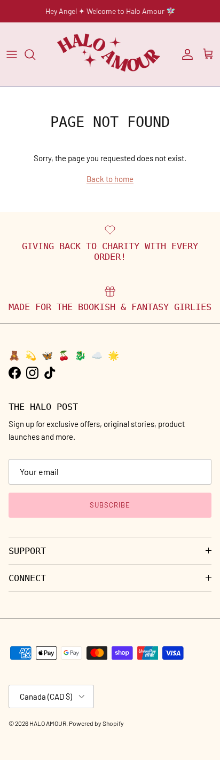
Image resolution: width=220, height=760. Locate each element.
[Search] (35, 54)
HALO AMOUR (47, 723)
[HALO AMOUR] (110, 54)
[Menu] (11, 54)
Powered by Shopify (96, 723)
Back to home (110, 179)
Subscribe (110, 505)
